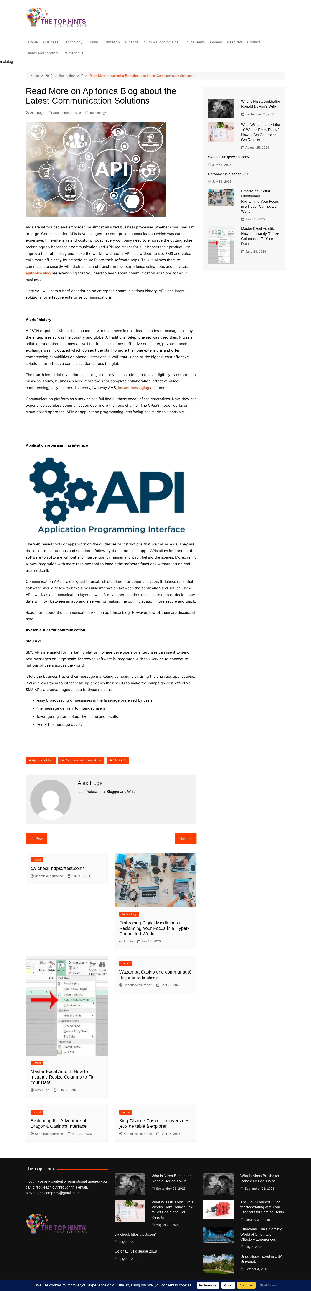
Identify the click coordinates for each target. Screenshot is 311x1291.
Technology (73, 42)
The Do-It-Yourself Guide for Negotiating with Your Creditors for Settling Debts (262, 1207)
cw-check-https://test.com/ (57, 868)
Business (50, 42)
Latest (37, 860)
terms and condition (44, 53)
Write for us (74, 53)
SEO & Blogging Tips (161, 42)
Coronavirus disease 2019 (229, 174)
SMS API (119, 760)
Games (216, 42)
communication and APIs (83, 760)
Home (33, 42)
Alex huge (37, 113)
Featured (234, 42)
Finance (131, 42)
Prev (39, 838)
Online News (194, 42)
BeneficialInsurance (49, 876)
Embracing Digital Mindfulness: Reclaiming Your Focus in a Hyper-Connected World (154, 928)
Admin (128, 941)
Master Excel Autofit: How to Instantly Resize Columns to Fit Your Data (62, 1077)
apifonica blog (42, 760)
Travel (93, 42)
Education (111, 42)
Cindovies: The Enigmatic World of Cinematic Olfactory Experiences (261, 1234)
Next (182, 838)
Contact (253, 42)
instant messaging (133, 387)
